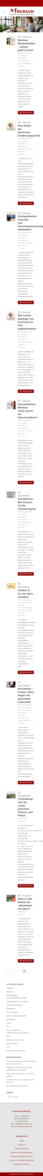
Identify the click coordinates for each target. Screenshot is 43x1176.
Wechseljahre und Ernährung (15, 1050)
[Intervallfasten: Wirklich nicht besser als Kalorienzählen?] (11, 404)
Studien (8, 1023)
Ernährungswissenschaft (14, 1005)
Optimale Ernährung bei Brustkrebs (24, 712)
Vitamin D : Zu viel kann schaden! (25, 593)
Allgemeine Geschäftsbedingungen (21, 1152)
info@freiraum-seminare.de (23, 1124)
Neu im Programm (12, 1012)
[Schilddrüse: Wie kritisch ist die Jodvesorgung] (11, 495)
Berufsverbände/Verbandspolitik (16, 998)
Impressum (21, 1145)
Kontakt (21, 1141)
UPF (7, 1026)
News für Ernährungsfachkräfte (16, 1016)
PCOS (8, 1036)
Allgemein (22, 818)
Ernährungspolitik (12, 995)
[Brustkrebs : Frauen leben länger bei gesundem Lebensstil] (11, 685)
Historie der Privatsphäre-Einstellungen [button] (21, 1160)
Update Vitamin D (12, 1043)
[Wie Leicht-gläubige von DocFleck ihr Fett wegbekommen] (11, 315)
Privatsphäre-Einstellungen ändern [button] (21, 1156)
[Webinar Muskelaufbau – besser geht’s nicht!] (11, 40)
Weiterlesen (27, 112)
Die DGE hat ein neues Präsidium (17, 1086)
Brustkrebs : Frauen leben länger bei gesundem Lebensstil (26, 695)
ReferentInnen (22, 61)
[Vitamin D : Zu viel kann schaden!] (11, 586)
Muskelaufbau (22, 58)
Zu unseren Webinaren (13, 1030)
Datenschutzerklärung (21, 1148)
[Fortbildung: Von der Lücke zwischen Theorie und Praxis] (11, 795)
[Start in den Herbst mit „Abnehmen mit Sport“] (11, 898)
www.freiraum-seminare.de (23, 1126)
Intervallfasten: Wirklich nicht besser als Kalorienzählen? (28, 411)
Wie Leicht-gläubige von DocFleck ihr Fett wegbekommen (27, 322)
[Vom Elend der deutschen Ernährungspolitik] (11, 126)
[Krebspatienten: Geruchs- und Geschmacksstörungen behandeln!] (11, 216)
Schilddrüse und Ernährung (15, 1040)
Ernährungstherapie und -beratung (17, 1001)
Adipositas (9, 988)
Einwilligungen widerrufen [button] (22, 1164)
